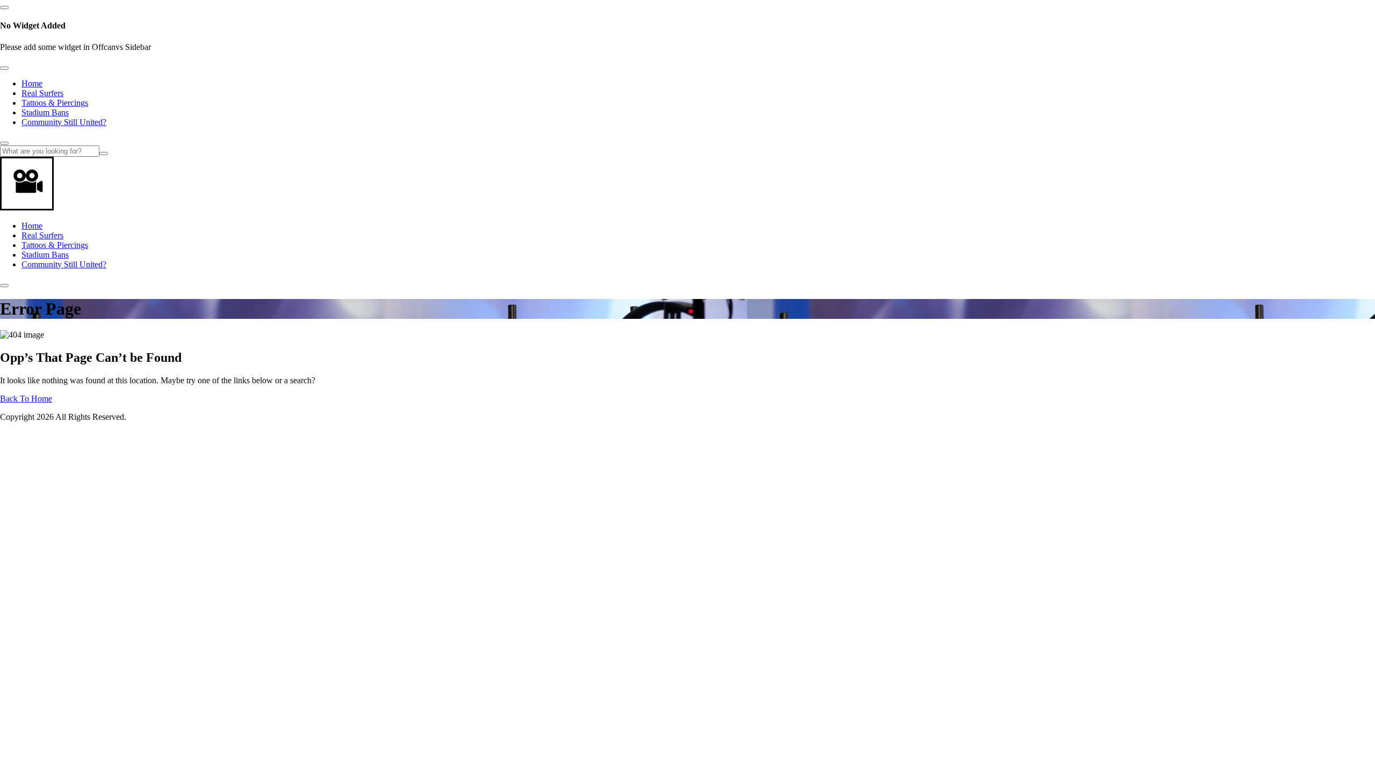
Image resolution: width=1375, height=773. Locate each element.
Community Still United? (63, 122)
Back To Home (26, 398)
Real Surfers (42, 93)
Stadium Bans (45, 112)
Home (31, 83)
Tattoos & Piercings (54, 102)
